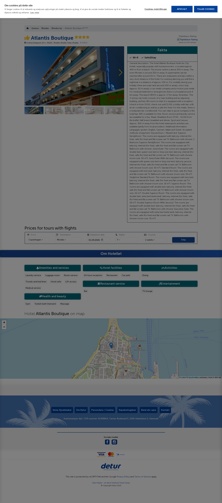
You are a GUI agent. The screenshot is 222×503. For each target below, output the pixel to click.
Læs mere (34, 12)
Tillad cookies (205, 9)
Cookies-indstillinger (156, 9)
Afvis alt (182, 9)
